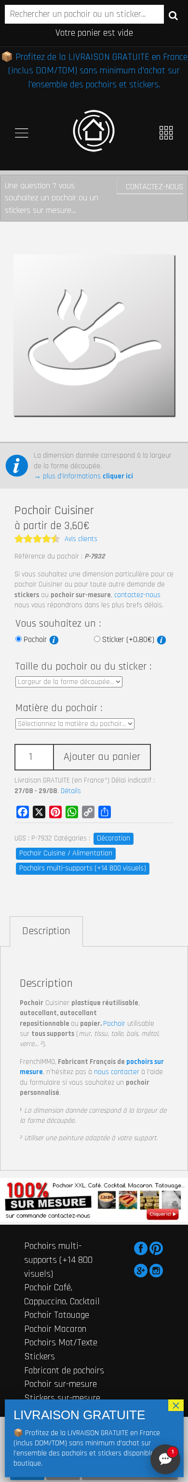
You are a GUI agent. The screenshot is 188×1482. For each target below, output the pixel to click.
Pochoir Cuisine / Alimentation (65, 853)
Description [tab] (46, 931)
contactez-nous (137, 595)
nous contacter (116, 1072)
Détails (71, 791)
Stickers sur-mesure (62, 1398)
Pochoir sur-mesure (60, 1384)
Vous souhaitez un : (58, 623)
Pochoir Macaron (55, 1329)
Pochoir (36, 639)
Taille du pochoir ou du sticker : (83, 666)
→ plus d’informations (83, 476)
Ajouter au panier (102, 757)
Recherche (173, 15)
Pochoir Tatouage (56, 1315)
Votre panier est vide (94, 33)
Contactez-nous (154, 186)
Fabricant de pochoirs (64, 1370)
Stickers (39, 1356)
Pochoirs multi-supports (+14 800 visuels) (82, 868)
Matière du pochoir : (58, 708)
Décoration (113, 838)
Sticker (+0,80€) (129, 639)
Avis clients (81, 539)
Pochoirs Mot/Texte (60, 1342)
